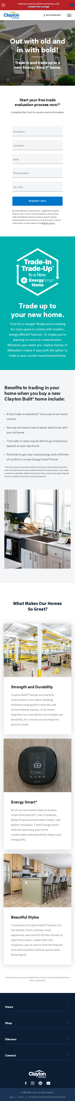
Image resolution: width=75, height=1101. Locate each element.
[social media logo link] (26, 1083)
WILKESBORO (53, 15)
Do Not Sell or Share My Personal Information (47, 1097)
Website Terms (48, 223)
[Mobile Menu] (69, 15)
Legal (11, 1097)
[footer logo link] (37, 1074)
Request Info (37, 201)
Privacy (21, 1097)
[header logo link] (11, 15)
